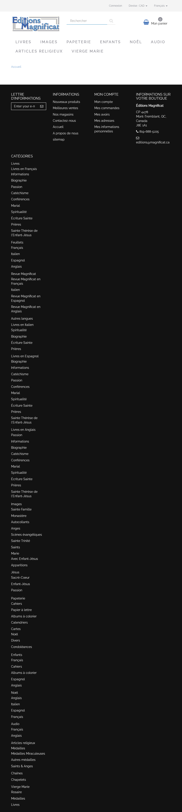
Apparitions (19, 565)
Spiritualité (19, 212)
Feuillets (17, 242)
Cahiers (16, 603)
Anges (15, 528)
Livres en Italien (22, 325)
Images (49, 42)
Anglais (16, 266)
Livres (24, 42)
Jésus (15, 572)
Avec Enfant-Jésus (24, 559)
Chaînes (17, 773)
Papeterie (79, 42)
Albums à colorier (24, 616)
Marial (15, 205)
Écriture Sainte (21, 218)
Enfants (110, 42)
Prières (16, 224)
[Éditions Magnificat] (35, 23)
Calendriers (19, 622)
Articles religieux (39, 51)
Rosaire (16, 792)
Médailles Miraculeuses (28, 753)
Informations (20, 174)
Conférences (20, 199)
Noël (136, 42)
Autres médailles (23, 760)
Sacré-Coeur (20, 577)
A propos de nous (65, 133)
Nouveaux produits (66, 102)
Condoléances (21, 647)
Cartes (16, 629)
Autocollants (20, 522)
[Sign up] (42, 106)
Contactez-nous (64, 120)
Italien (15, 254)
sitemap (59, 139)
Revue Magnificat (23, 274)
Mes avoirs (102, 114)
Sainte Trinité (20, 541)
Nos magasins (63, 114)
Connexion (115, 5)
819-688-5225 (149, 131)
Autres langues (22, 318)
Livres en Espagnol (25, 356)
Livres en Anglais (23, 429)
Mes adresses (104, 120)
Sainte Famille (21, 509)
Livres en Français (24, 169)
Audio (158, 42)
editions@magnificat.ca (153, 142)
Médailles (18, 748)
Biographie (19, 180)
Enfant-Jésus (20, 584)
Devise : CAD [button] (137, 5)
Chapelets (18, 779)
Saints (15, 547)
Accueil (58, 127)
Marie (15, 553)
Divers (15, 640)
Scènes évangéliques (26, 534)
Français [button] (159, 5)
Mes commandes (106, 108)
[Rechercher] (111, 21)
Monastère (18, 516)
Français (17, 247)
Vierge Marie (88, 51)
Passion (16, 187)
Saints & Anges (22, 766)
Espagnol (18, 260)
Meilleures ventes (65, 108)
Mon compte (103, 102)
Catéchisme (19, 193)
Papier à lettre (21, 610)
